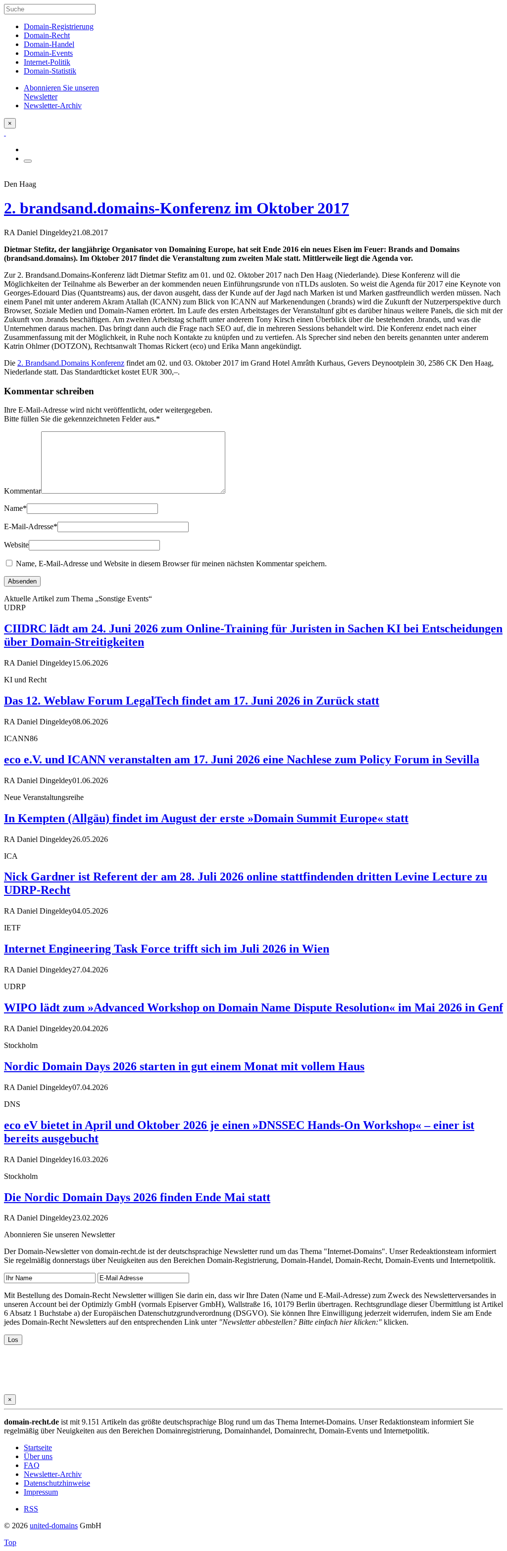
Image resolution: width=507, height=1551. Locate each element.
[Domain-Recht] (5, 132)
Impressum (41, 1492)
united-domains (54, 1525)
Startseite (38, 1447)
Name (15, 508)
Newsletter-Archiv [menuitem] (53, 105)
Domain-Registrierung (59, 26)
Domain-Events (48, 53)
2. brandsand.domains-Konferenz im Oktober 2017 (176, 208)
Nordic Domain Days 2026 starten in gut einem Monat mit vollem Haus (184, 1066)
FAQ (32, 1465)
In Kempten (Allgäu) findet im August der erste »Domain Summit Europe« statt (206, 818)
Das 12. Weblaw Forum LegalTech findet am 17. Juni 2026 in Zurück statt (191, 700)
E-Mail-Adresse (30, 526)
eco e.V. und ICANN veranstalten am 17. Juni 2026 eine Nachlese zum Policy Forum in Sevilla (241, 759)
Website (16, 545)
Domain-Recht (47, 35)
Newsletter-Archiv (53, 1474)
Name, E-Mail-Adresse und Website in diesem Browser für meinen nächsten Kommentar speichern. (171, 563)
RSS (31, 1509)
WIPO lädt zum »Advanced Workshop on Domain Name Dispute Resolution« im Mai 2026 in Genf (253, 1007)
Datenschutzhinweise (57, 1483)
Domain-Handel (49, 44)
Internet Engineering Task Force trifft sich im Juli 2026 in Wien (166, 948)
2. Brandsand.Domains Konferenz (70, 363)
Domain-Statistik (50, 71)
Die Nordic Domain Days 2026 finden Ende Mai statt (137, 1197)
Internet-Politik (47, 62)
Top (10, 1542)
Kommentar (22, 491)
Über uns (38, 1456)
